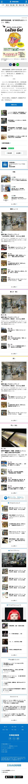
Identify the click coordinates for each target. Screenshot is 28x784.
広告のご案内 (4, 751)
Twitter (14, 738)
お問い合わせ (4, 749)
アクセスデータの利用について (8, 747)
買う (17, 5)
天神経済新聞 (14, 2)
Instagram (17, 738)
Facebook (10, 738)
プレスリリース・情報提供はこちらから (10, 746)
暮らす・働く (21, 5)
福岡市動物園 (5, 143)
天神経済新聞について (6, 744)
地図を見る (14, 104)
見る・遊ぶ (12, 5)
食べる (7, 5)
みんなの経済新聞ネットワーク (14, 765)
